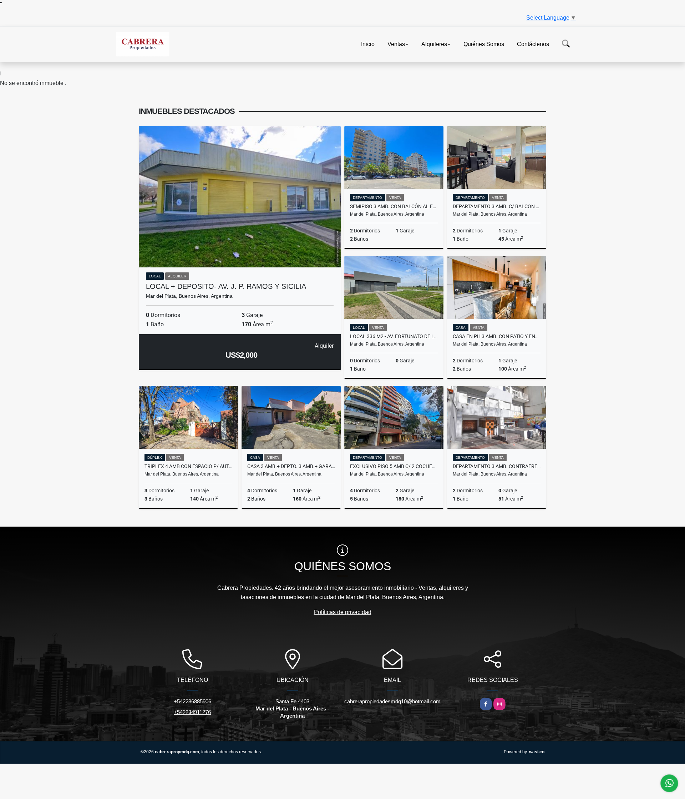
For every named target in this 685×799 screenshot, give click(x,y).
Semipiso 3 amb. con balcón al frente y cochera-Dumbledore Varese (394, 206)
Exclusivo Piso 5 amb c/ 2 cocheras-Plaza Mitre (394, 466)
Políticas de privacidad (342, 612)
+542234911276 (192, 712)
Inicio (368, 44)
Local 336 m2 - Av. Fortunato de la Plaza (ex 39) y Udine (394, 336)
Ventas (396, 44)
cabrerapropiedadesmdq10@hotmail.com (392, 701)
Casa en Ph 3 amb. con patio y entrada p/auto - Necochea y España (497, 336)
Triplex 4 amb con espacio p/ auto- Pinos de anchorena (188, 466)
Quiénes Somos (483, 44)
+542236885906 (192, 701)
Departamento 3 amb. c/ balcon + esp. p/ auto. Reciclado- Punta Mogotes (497, 206)
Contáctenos (533, 44)
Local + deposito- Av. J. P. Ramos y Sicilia (226, 286)
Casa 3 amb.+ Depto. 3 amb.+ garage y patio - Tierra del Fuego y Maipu (291, 466)
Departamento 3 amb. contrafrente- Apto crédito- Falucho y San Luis (497, 466)
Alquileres (434, 44)
